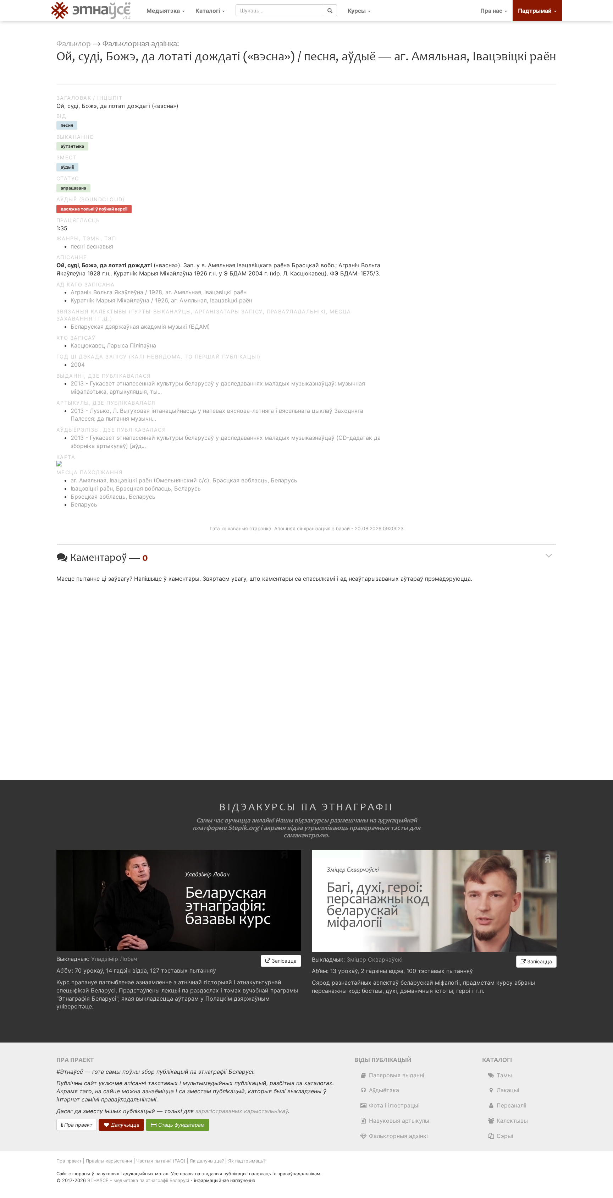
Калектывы (511, 1120)
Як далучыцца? (207, 1161)
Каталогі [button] (208, 10)
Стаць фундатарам (181, 1125)
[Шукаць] (330, 10)
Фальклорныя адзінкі (397, 1135)
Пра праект (77, 1125)
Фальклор (73, 43)
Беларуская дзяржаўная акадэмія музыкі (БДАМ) (140, 326)
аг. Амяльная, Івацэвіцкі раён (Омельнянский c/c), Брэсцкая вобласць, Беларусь (184, 480)
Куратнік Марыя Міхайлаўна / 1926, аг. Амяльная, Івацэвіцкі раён (161, 300)
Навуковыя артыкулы (398, 1120)
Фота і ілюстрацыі (393, 1105)
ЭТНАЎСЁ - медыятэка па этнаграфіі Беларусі (138, 1180)
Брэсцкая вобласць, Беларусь (113, 496)
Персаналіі (510, 1105)
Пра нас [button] (492, 10)
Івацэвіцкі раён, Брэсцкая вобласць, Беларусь (136, 488)
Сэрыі (504, 1135)
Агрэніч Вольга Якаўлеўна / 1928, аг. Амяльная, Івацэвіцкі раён (159, 292)
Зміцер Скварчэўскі (375, 959)
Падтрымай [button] (535, 10)
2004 (78, 364)
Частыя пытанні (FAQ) (161, 1161)
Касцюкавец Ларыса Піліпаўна (113, 345)
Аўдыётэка (383, 1090)
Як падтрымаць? (246, 1161)
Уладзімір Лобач (114, 958)
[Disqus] (306, 675)
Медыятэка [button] (164, 10)
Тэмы (503, 1075)
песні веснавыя (92, 246)
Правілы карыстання (109, 1161)
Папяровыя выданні (395, 1075)
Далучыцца (124, 1125)
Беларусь (84, 504)
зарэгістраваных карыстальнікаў (241, 1111)
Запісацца (283, 961)
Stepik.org (243, 828)
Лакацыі (507, 1090)
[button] (359, 10)
